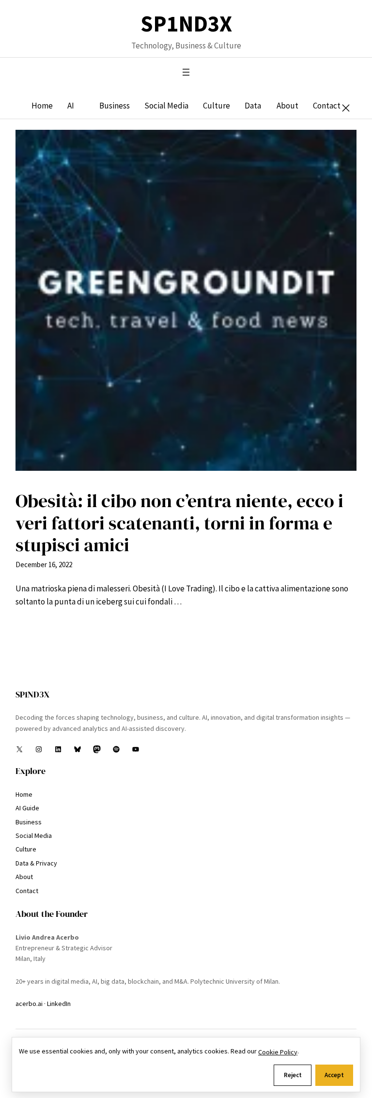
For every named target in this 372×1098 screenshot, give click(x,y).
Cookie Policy (277, 1052)
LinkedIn (59, 1003)
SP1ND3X (186, 24)
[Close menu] (345, 108)
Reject (293, 1075)
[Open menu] (186, 72)
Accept (334, 1075)
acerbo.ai (29, 1003)
